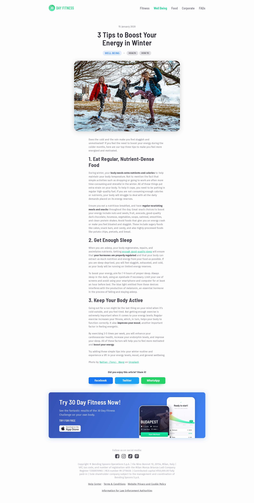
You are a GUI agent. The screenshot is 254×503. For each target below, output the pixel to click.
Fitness (145, 8)
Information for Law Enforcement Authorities (127, 490)
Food (174, 8)
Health (132, 53)
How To (145, 53)
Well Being (160, 8)
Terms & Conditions (115, 484)
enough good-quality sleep (137, 251)
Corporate (188, 8)
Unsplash (134, 362)
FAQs (202, 8)
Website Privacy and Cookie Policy (147, 484)
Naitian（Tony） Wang (111, 362)
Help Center (94, 484)
